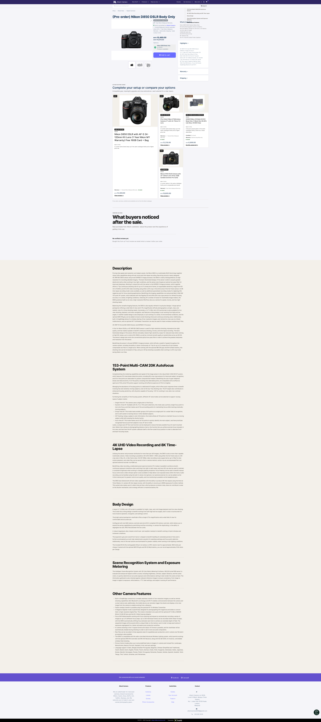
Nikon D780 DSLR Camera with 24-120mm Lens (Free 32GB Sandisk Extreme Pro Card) (170, 175)
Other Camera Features (193, 22)
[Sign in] (204, 2)
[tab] (193, 43)
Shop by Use (154, 2)
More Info (197, 2)
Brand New (121, 10)
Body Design (190, 15)
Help (172, 702)
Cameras (148, 692)
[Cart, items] (206, 2)
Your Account (172, 695)
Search (204, 6)
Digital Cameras (131, 10)
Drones (148, 698)
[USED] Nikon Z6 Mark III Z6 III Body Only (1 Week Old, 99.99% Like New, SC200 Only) (196, 121)
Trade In (172, 698)
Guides (173, 692)
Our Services (187, 2)
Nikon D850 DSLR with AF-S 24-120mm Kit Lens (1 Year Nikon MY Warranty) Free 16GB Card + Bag (132, 137)
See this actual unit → (192, 145)
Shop (114, 10)
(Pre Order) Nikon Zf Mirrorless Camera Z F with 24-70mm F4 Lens (170, 121)
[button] (131, 21)
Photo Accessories (148, 702)
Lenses (148, 695)
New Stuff (135, 2)
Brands (179, 2)
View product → (119, 195)
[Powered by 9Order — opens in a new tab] (174, 720)
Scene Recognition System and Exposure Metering (197, 19)
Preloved (144, 2)
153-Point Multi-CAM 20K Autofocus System (196, 10)
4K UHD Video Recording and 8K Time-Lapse (198, 13)
